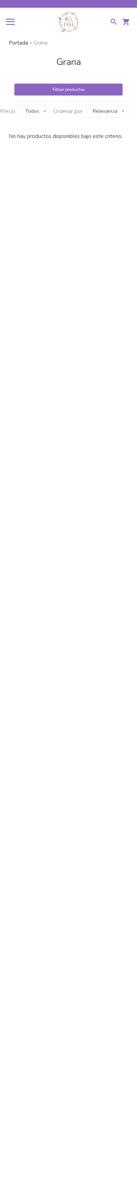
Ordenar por (68, 111)
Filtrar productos (69, 89)
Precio (7, 111)
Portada (18, 42)
